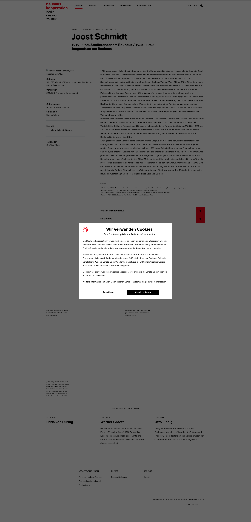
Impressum (161, 282)
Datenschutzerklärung (135, 282)
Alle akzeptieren (143, 292)
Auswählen (108, 292)
